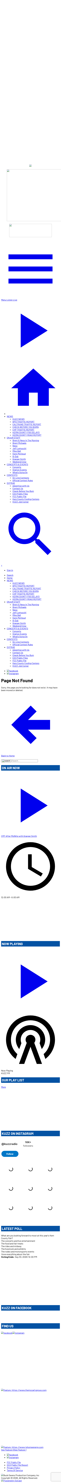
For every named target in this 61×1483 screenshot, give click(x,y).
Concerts (16, 467)
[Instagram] (13, 673)
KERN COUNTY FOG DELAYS (26, 432)
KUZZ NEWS (18, 419)
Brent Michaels (19, 443)
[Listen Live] (30, 980)
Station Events (19, 469)
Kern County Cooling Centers (25, 499)
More (3, 1087)
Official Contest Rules (22, 480)
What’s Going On (20, 472)
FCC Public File (19, 496)
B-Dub (15, 456)
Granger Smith (19, 459)
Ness (14, 445)
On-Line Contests (20, 477)
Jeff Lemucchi (19, 448)
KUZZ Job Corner (20, 501)
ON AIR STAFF (13, 437)
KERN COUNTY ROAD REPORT (26, 435)
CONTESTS (12, 475)
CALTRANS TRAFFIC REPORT (26, 424)
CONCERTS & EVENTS (17, 464)
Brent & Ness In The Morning (25, 440)
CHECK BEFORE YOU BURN (25, 427)
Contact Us (17, 488)
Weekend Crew (19, 461)
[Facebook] (12, 670)
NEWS (10, 416)
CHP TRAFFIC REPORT (23, 429)
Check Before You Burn (23, 491)
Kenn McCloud (19, 453)
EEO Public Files (20, 493)
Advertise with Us (20, 485)
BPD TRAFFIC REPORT (23, 421)
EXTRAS (11, 483)
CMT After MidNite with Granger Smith (19, 836)
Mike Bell (16, 451)
